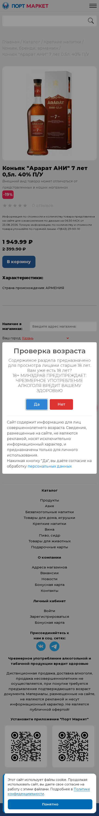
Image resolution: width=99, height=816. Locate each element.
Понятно (50, 804)
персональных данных (50, 466)
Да (37, 404)
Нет (61, 404)
